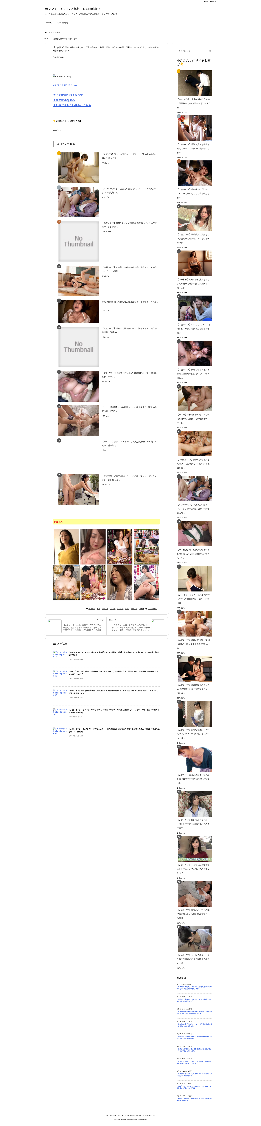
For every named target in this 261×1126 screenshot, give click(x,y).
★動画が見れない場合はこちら (72, 105)
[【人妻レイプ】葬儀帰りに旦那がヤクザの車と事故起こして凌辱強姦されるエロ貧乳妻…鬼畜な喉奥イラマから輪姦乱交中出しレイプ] (194, 173)
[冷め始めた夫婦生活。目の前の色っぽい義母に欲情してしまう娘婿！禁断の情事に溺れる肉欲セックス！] (120, 582)
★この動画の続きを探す (68, 95)
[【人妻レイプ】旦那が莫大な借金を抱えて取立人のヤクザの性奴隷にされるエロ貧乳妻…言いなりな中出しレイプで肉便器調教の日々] (194, 128)
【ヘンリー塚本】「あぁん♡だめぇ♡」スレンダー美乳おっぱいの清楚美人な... (129, 190)
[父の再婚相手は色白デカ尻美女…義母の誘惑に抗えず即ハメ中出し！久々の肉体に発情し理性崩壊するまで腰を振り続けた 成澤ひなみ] (146, 582)
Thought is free (142, 1119)
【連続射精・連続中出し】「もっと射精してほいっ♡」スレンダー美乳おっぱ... (129, 478)
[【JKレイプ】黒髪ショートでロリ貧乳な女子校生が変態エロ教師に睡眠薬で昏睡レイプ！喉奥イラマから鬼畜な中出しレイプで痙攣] (79, 455)
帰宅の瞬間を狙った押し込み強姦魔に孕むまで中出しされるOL (130, 303)
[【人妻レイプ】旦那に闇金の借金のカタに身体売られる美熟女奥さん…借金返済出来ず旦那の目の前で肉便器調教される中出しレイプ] (194, 669)
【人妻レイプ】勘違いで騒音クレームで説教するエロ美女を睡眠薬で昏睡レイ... (129, 330)
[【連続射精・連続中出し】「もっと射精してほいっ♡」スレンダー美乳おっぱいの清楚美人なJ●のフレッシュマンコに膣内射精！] (79, 489)
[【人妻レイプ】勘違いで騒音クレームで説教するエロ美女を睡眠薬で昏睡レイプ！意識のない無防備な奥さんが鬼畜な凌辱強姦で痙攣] (79, 347)
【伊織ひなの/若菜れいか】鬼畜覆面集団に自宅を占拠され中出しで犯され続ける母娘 (194, 1050)
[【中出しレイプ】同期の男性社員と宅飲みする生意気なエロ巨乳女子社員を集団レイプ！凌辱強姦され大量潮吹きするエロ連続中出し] (194, 443)
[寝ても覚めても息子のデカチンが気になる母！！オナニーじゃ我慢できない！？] (66, 546)
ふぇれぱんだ (152, 609)
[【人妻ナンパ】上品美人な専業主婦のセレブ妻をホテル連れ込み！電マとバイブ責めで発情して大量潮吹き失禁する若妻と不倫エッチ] (194, 849)
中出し (127, 609)
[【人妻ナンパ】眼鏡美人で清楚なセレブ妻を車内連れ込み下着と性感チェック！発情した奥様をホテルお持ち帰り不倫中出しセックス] (194, 218)
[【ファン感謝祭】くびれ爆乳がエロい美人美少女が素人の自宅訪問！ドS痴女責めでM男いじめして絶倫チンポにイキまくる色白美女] (79, 420)
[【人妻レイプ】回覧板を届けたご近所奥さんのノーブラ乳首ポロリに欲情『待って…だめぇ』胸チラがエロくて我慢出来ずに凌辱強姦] (194, 714)
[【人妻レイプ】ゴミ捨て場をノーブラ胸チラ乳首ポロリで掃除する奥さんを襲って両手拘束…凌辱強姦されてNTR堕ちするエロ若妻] (194, 939)
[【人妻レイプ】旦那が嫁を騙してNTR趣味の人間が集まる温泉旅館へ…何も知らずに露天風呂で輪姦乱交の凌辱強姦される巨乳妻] (194, 624)
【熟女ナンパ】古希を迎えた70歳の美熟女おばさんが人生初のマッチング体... (129, 225)
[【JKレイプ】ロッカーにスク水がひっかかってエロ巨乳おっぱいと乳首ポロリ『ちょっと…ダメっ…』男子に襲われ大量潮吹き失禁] (194, 578)
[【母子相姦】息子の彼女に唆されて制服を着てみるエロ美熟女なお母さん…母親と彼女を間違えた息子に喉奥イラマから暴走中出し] (194, 533)
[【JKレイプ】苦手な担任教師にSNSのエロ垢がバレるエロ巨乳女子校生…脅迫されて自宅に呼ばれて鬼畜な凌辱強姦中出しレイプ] (79, 386)
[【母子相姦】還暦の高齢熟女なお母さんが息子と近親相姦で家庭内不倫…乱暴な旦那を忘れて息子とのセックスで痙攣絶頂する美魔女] (194, 263)
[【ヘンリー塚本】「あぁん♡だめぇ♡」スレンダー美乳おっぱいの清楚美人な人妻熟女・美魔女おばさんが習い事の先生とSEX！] (79, 202)
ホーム (48, 32)
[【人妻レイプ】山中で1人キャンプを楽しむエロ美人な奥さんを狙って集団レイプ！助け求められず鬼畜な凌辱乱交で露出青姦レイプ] (194, 308)
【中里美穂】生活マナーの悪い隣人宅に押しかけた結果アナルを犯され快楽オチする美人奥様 (194, 988)
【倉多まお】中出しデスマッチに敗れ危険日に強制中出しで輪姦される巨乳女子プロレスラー (194, 1062)
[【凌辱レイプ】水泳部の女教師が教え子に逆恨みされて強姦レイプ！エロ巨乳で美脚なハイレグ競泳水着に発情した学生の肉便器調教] (79, 280)
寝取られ (134, 609)
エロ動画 (57, 32)
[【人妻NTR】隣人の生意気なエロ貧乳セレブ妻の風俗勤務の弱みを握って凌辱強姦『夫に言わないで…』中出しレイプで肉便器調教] (79, 167)
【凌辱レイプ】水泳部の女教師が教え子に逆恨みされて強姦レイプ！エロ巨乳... (129, 269)
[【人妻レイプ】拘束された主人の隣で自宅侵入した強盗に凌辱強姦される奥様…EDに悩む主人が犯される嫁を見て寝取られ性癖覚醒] (194, 894)
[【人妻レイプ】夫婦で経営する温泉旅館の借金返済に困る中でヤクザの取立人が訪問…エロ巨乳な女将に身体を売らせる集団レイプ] (194, 353)
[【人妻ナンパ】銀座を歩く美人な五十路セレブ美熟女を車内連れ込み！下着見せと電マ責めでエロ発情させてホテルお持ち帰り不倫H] (194, 804)
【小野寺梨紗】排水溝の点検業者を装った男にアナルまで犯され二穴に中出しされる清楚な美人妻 (194, 1013)
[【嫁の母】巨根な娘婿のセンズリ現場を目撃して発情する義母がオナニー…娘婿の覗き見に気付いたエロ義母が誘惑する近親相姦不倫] (194, 398)
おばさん (105, 609)
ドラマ (112, 609)
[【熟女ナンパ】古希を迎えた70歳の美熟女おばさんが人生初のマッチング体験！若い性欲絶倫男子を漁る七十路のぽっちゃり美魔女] (79, 241)
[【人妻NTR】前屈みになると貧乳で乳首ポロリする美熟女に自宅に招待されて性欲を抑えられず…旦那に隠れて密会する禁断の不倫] (194, 759)
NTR (98, 609)
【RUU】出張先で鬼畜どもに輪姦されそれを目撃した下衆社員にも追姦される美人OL (194, 1087)
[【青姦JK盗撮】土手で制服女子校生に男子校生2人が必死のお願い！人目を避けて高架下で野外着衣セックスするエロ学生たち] (194, 83)
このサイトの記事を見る (65, 84)
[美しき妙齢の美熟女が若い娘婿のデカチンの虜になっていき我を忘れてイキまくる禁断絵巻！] (93, 546)
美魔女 (141, 609)
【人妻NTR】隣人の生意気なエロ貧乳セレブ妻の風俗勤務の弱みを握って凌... (129, 156)
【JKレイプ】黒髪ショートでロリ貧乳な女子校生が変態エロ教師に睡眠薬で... (129, 443)
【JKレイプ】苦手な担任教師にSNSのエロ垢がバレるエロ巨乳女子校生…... (129, 375)
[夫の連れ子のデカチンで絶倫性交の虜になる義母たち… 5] (93, 582)
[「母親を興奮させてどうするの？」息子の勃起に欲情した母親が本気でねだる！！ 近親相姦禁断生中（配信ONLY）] (146, 546)
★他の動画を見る (64, 100)
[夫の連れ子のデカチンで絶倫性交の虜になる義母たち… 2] (120, 546)
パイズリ (120, 609)
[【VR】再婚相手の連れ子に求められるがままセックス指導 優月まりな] (66, 582)
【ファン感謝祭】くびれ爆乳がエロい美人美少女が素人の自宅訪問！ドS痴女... (129, 409)
